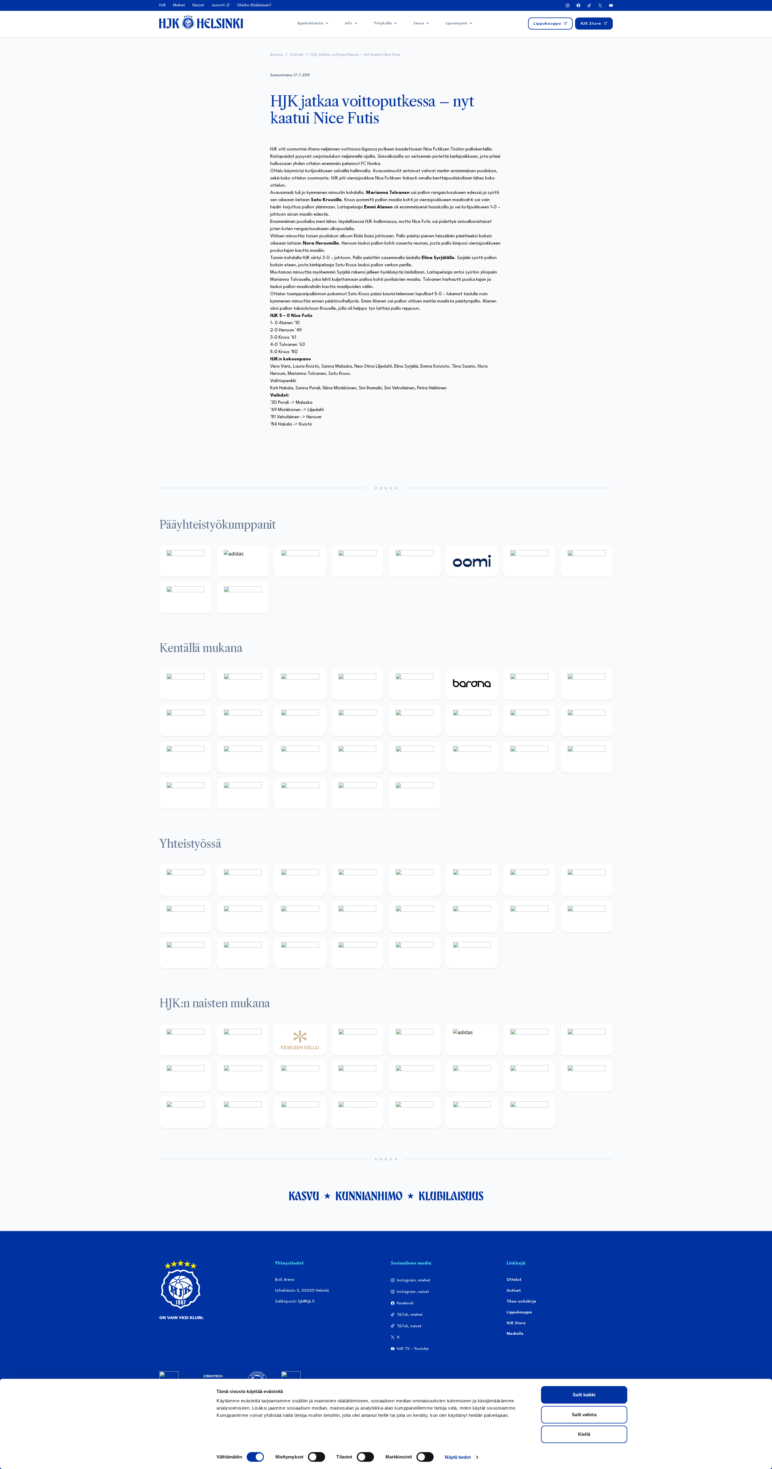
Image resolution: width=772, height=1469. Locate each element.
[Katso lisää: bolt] (529, 561)
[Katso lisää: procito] (357, 952)
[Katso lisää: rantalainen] (243, 1039)
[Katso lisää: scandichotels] (414, 793)
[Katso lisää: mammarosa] (414, 952)
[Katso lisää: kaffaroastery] (414, 880)
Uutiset (296, 55)
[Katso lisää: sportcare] (243, 952)
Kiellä (584, 1434)
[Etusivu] (201, 22)
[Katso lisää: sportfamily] (414, 916)
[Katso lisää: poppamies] (243, 880)
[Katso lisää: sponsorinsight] (472, 952)
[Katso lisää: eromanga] (357, 880)
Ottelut (514, 1280)
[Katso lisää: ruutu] (414, 561)
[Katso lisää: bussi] (586, 720)
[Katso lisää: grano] (529, 756)
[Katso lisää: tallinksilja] (586, 561)
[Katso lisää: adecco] (529, 684)
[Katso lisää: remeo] (357, 793)
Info (348, 23)
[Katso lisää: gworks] (529, 916)
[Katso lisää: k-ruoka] (586, 756)
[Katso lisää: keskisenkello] (300, 1039)
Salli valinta (584, 1414)
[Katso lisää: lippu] (472, 916)
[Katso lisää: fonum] (586, 1039)
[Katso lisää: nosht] (300, 880)
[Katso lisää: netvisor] (243, 793)
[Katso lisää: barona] (472, 684)
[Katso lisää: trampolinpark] (185, 880)
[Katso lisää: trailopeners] (357, 684)
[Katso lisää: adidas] (243, 561)
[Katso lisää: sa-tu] (243, 916)
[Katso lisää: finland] (472, 1076)
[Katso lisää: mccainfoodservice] (472, 880)
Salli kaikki (584, 1394)
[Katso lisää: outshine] (300, 916)
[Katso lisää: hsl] (357, 756)
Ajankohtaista (310, 23)
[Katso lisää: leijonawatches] (300, 720)
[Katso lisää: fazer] (414, 756)
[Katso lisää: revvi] (185, 561)
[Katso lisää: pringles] (586, 880)
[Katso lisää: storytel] (586, 684)
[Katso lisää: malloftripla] (243, 756)
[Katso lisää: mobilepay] (185, 684)
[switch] (316, 1457)
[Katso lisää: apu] (357, 720)
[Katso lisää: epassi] (357, 1076)
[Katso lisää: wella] (300, 1076)
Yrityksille (383, 23)
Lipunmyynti (456, 23)
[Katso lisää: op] (357, 561)
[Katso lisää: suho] (300, 952)
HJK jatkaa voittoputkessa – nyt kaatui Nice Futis (355, 55)
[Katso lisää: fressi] (243, 1076)
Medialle (515, 1334)
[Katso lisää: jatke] (243, 720)
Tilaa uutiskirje (521, 1301)
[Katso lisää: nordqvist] (414, 684)
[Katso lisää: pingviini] (300, 684)
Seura (418, 23)
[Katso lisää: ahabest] (185, 952)
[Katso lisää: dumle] (472, 756)
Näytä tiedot (457, 1457)
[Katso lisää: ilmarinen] (529, 720)
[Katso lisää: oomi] (472, 561)
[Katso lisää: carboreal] (243, 684)
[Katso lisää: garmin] (357, 916)
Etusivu (276, 55)
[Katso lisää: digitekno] (185, 720)
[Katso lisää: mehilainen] (243, 597)
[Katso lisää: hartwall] (300, 561)
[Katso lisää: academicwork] (185, 756)
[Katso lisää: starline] (472, 720)
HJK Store (516, 1323)
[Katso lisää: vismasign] (300, 793)
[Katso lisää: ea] (185, 793)
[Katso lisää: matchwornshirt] (586, 916)
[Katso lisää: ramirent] (300, 756)
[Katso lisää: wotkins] (529, 880)
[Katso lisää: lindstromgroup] (185, 916)
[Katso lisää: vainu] (529, 1039)
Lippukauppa (519, 1312)
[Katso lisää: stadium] (185, 597)
